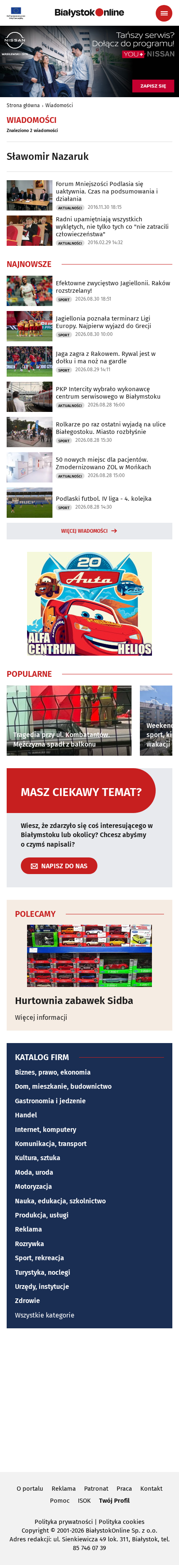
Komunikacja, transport (51, 1144)
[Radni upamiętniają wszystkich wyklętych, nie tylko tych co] (29, 231)
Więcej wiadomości (84, 531)
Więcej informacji (41, 1017)
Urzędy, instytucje (42, 1287)
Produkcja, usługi (42, 1215)
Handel (26, 1115)
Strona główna (23, 105)
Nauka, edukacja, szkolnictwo (60, 1201)
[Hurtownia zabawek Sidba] (89, 956)
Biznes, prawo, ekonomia (53, 1072)
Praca (124, 1488)
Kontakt (151, 1488)
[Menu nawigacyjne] (164, 13)
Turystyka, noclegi (42, 1272)
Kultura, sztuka (37, 1158)
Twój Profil (114, 1500)
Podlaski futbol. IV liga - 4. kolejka (104, 498)
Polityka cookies (121, 1522)
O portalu (30, 1488)
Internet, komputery (45, 1130)
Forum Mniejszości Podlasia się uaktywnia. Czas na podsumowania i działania (107, 191)
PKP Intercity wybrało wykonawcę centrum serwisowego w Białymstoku (108, 392)
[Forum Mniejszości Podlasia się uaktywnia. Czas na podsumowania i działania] (29, 195)
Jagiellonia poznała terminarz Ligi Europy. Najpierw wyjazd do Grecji (103, 322)
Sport (64, 300)
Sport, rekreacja (39, 1258)
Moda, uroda (34, 1172)
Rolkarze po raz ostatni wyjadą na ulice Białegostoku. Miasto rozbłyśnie (111, 428)
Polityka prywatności (64, 1522)
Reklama (28, 1229)
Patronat (96, 1488)
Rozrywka (29, 1244)
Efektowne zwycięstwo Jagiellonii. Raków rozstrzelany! (113, 286)
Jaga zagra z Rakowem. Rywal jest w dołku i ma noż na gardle (106, 357)
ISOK (84, 1500)
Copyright (35, 1530)
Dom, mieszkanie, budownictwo (63, 1086)
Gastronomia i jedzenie (50, 1101)
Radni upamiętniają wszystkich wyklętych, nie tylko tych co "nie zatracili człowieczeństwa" (112, 227)
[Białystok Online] (89, 12)
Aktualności (70, 208)
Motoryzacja (33, 1186)
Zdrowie (27, 1301)
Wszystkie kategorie (45, 1315)
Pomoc (60, 1500)
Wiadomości (59, 105)
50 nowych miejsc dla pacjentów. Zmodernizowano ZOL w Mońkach (103, 463)
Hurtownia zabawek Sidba (74, 1000)
